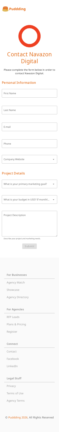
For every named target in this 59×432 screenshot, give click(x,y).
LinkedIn (12, 366)
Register (12, 331)
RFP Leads (13, 317)
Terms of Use (15, 393)
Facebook (13, 359)
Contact (12, 351)
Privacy (11, 386)
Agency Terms (16, 400)
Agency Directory (18, 297)
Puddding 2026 (18, 417)
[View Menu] (54, 9)
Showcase (13, 290)
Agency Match (16, 282)
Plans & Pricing (16, 324)
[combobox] (29, 159)
